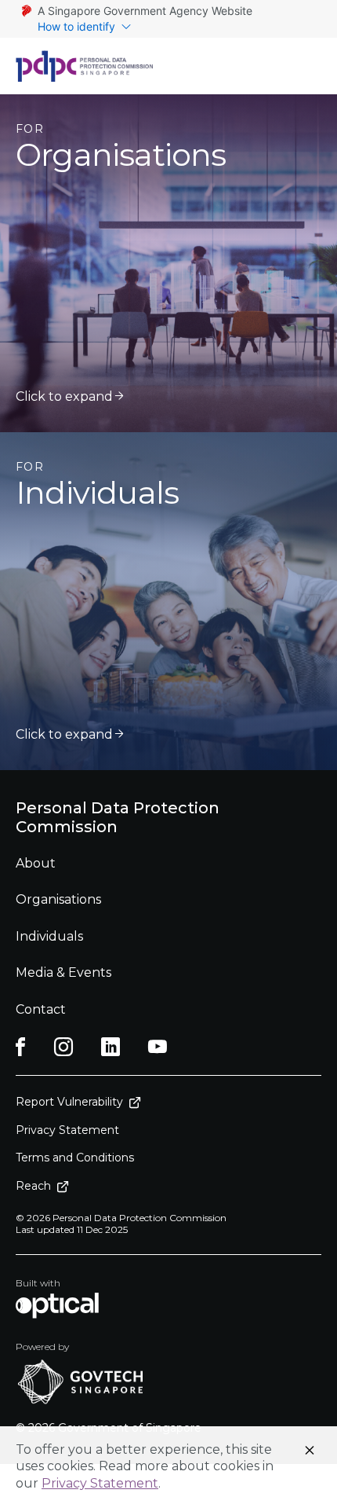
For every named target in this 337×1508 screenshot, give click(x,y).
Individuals (49, 936)
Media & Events (63, 972)
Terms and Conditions (75, 1157)
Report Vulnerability (69, 1102)
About (36, 863)
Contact (41, 1009)
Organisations (58, 899)
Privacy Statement (100, 1483)
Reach (33, 1186)
